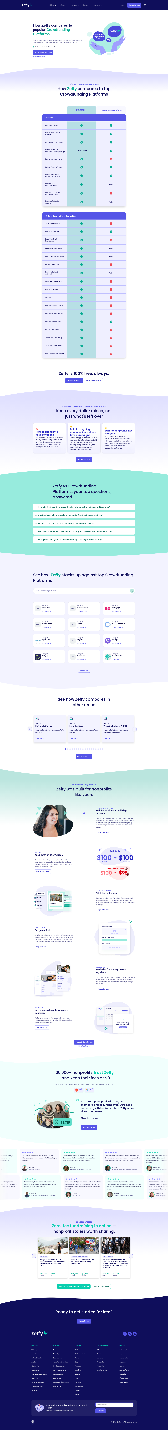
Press (76, 1378)
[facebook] (125, 1334)
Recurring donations (59, 1354)
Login (122, 5)
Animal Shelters (101, 1366)
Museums (100, 1358)
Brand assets (79, 1386)
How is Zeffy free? (42, 872)
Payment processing (59, 1370)
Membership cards (59, 1366)
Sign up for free (103, 832)
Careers (77, 1374)
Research (78, 1366)
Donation (34, 1354)
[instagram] (130, 1334)
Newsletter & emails (37, 1386)
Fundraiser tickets (58, 1374)
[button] (63, 5)
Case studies (122, 1374)
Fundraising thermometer (61, 1382)
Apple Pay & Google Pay (60, 1362)
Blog (76, 1362)
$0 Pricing (52, 5)
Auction (33, 1362)
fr (145, 5)
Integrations (122, 1362)
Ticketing (34, 1350)
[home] (27, 5)
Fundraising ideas (124, 1350)
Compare (121, 1354)
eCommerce (35, 1370)
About (77, 1358)
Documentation (123, 1358)
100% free (78, 1350)
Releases (77, 1390)
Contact (121, 1366)
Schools (99, 1350)
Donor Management (37, 1382)
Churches (100, 1354)
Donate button (57, 1358)
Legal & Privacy (123, 1382)
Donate (77, 1394)
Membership (35, 1366)
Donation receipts (58, 1350)
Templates (78, 1370)
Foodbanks (100, 1362)
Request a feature (124, 1370)
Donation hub (57, 1386)
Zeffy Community (124, 1378)
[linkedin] (135, 1334)
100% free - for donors (81, 1354)
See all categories (102, 1370)
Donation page (57, 1378)
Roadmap (78, 1382)
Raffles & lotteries (36, 1358)
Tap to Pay (34, 1378)
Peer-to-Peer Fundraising (39, 1374)
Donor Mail (34, 1390)
